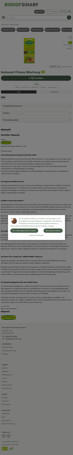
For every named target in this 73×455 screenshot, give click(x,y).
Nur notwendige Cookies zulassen (24, 230)
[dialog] (36, 227)
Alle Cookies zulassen (53, 230)
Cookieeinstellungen (36, 235)
